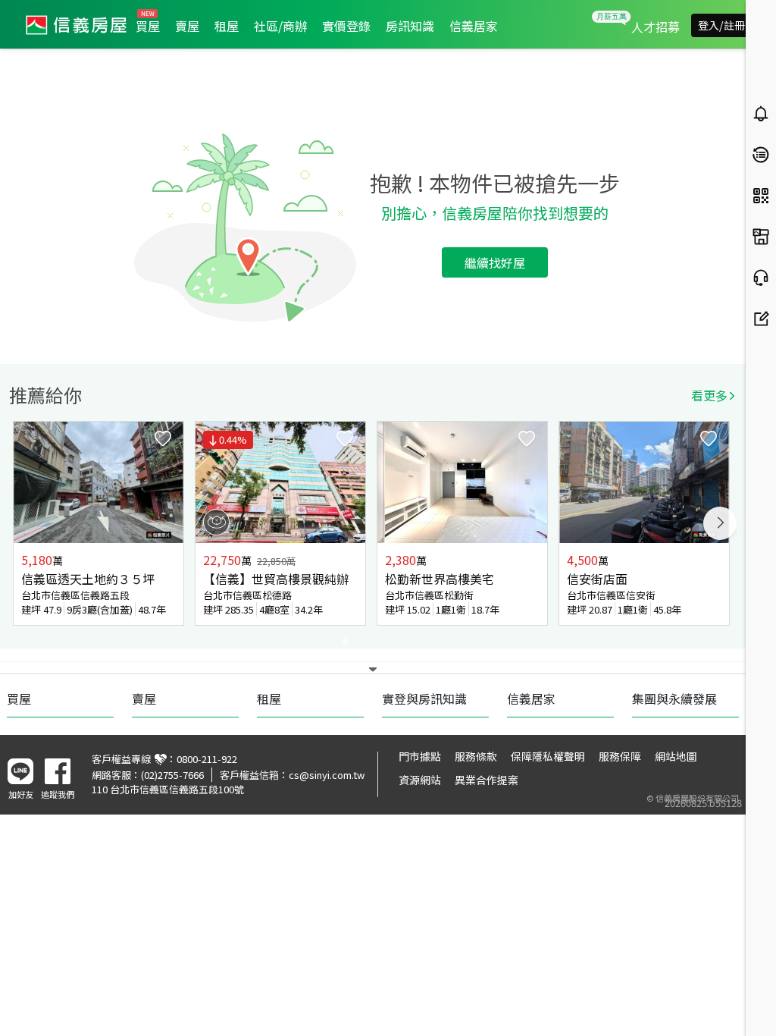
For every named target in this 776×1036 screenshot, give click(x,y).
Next (720, 523)
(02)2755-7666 (172, 775)
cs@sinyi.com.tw (327, 775)
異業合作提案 (486, 779)
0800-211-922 (207, 759)
